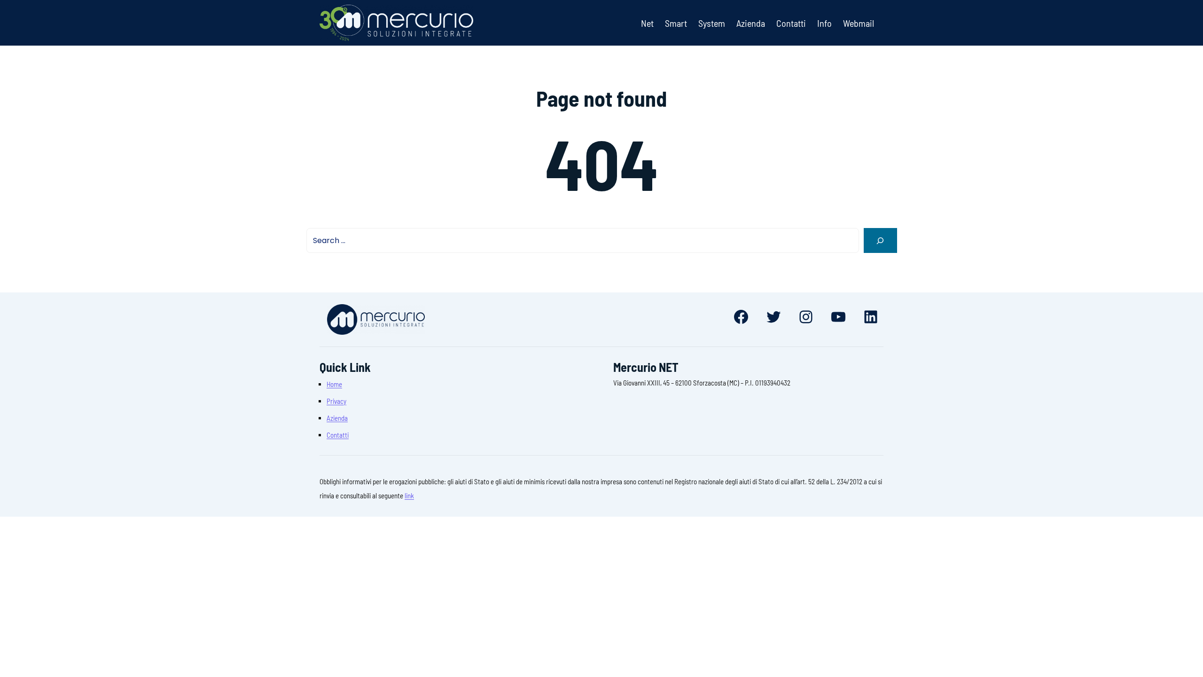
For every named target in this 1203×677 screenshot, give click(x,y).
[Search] (880, 240)
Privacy (336, 401)
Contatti (338, 435)
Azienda (337, 418)
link (409, 495)
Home (334, 384)
